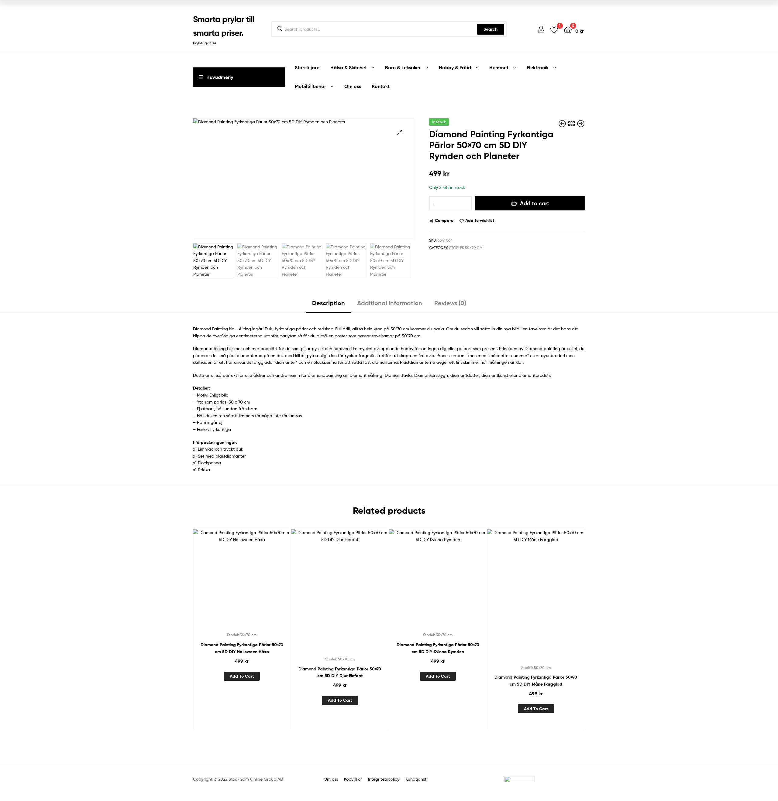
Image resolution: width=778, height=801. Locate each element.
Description (328, 303)
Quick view (256, 583)
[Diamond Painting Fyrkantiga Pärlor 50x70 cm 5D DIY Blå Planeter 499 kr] (581, 124)
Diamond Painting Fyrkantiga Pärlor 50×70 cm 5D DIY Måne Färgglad (535, 680)
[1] (554, 29)
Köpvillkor (353, 779)
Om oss (331, 779)
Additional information (389, 303)
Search (490, 29)
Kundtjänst (415, 779)
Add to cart (534, 203)
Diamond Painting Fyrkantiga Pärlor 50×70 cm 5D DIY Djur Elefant (339, 672)
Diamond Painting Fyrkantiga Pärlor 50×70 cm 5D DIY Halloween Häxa (242, 648)
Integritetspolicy (383, 779)
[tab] (328, 305)
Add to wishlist (479, 220)
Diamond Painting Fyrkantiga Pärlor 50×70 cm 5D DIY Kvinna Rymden (438, 648)
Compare (444, 220)
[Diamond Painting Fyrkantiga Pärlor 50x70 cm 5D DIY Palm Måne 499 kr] (563, 124)
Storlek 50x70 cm (466, 247)
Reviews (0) (450, 303)
